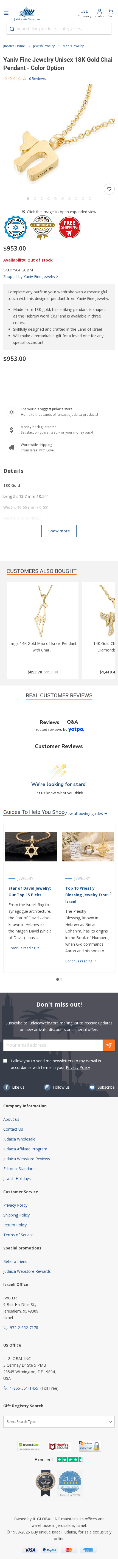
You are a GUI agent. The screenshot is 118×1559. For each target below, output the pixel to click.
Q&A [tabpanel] (72, 722)
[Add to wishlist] (109, 189)
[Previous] (7, 893)
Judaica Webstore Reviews (26, 1158)
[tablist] (59, 722)
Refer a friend (15, 1261)
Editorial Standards (19, 1168)
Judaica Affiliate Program (25, 1148)
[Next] (110, 893)
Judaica (69, 1532)
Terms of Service (18, 1234)
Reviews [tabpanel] (49, 722)
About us (11, 1119)
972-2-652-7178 (24, 1327)
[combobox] (59, 29)
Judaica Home (14, 46)
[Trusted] (28, 1446)
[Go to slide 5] (55, 198)
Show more (59, 530)
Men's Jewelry (73, 46)
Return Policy (15, 1224)
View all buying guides (84, 813)
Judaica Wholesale (19, 1139)
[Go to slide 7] (69, 198)
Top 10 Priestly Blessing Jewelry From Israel (87, 895)
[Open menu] (6, 13)
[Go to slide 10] (90, 198)
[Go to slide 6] (62, 198)
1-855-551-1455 (24, 1388)
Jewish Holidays (17, 1178)
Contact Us (13, 1129)
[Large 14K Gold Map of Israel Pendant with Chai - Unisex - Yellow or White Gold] (43, 612)
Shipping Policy (16, 1215)
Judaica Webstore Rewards (27, 1271)
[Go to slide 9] (83, 198)
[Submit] (12, 29)
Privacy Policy (78, 1067)
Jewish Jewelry (44, 46)
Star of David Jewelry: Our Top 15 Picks (30, 891)
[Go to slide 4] (48, 198)
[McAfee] (59, 1446)
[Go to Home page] (27, 14)
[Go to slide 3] (42, 198)
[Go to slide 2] (35, 198)
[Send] (109, 1045)
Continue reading (22, 948)
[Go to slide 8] (76, 198)
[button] (59, 139)
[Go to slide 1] (28, 198)
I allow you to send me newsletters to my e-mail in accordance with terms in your (56, 1064)
